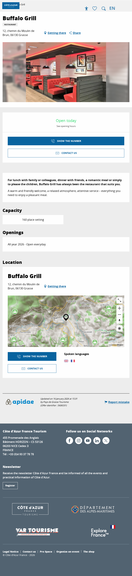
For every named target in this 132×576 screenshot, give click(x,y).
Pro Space (46, 551)
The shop (88, 551)
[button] (103, 8)
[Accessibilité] (86, 8)
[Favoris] (95, 8)
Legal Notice (11, 551)
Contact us (29, 551)
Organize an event (67, 551)
